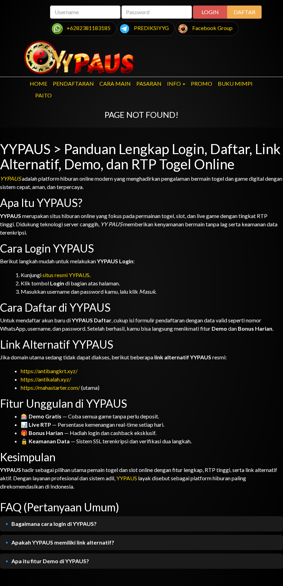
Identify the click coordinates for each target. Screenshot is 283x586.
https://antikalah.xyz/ (46, 379)
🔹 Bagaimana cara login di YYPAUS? (50, 523)
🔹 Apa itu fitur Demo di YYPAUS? (46, 561)
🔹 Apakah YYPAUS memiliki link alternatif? (58, 542)
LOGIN (210, 12)
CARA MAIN (115, 83)
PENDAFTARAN (73, 83)
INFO (174, 83)
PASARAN (149, 83)
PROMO (201, 83)
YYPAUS (10, 178)
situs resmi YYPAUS (65, 275)
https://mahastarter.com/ (50, 387)
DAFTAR (244, 12)
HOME (38, 83)
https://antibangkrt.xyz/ (49, 371)
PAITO (43, 95)
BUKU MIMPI (235, 83)
